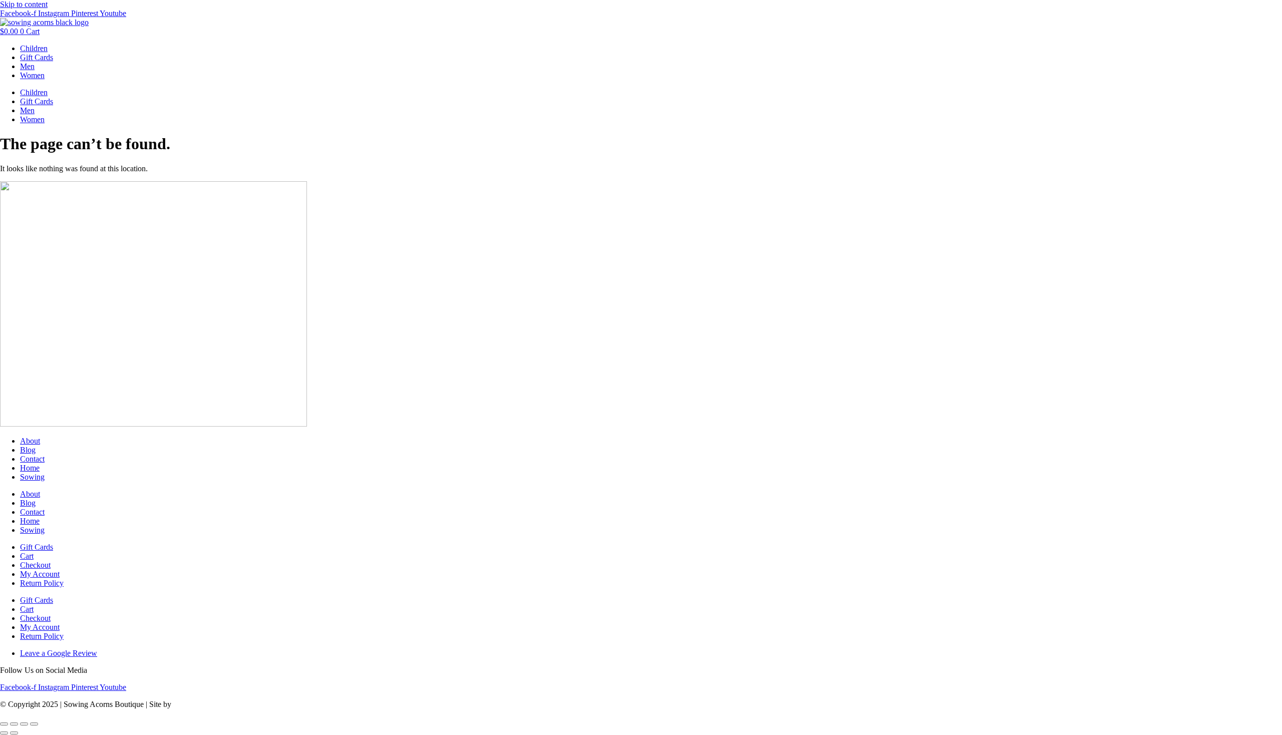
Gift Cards (36, 57)
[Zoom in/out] (4, 723)
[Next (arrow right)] (14, 732)
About (30, 441)
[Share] (24, 723)
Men (27, 66)
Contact (32, 459)
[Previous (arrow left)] (4, 732)
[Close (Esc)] (34, 723)
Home (30, 468)
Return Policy (42, 583)
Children (34, 48)
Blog (28, 450)
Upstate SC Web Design (211, 704)
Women (32, 75)
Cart (27, 556)
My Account (40, 574)
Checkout (35, 565)
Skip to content (24, 4)
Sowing (32, 477)
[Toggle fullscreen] (14, 723)
